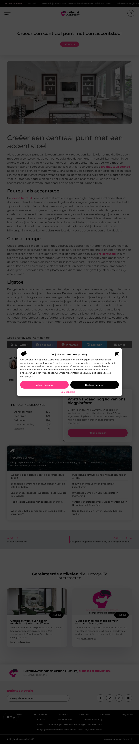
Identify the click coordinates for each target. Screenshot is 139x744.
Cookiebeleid (68, 391)
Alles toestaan (44, 385)
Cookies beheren (94, 385)
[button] (117, 354)
